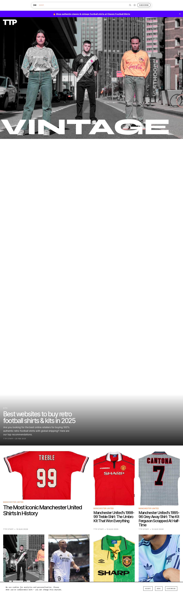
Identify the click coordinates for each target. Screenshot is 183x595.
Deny (159, 588)
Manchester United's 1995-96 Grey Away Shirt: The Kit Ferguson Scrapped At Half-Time (159, 518)
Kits (5, 408)
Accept (148, 588)
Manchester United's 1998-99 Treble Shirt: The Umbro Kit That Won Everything (114, 516)
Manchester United (13, 502)
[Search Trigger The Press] (130, 5)
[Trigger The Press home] (34, 5)
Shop (41, 5)
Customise (171, 588)
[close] (180, 14)
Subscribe (144, 5)
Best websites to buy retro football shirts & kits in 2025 (39, 417)
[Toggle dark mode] (135, 5)
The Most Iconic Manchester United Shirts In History (42, 510)
